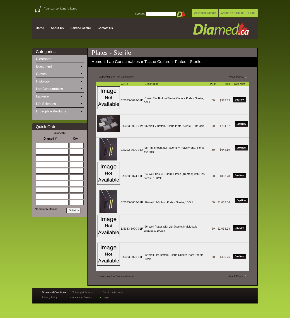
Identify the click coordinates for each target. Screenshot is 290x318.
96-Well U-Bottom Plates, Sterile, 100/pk (169, 202)
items (72, 8)
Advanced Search (205, 13)
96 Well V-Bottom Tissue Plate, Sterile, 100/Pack (174, 126)
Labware (43, 96)
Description (152, 83)
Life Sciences (46, 104)
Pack (213, 83)
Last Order (59, 132)
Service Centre (80, 28)
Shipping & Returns (82, 292)
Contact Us (105, 28)
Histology (43, 81)
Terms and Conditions (54, 292)
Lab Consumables (50, 89)
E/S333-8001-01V (132, 126)
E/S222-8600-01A (132, 149)
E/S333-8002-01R (132, 202)
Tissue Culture (157, 61)
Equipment (44, 66)
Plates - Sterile (188, 61)
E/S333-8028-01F (132, 100)
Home (40, 28)
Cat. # (125, 83)
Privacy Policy (50, 297)
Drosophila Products (51, 111)
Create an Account (232, 13)
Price (227, 83)
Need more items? (46, 209)
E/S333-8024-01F (132, 176)
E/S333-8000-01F (132, 228)
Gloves (42, 74)
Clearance (46, 59)
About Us (57, 28)
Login (251, 13)
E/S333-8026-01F (132, 257)
